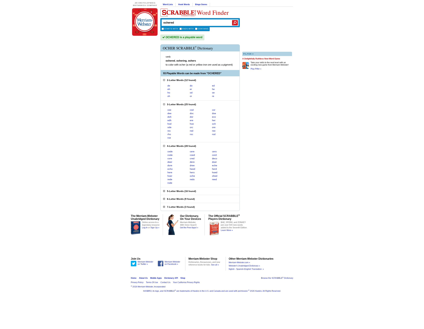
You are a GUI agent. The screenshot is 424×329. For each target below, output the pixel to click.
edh (169, 120)
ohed (214, 176)
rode (169, 183)
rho (169, 134)
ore (213, 127)
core (169, 158)
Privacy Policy (137, 282)
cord (214, 155)
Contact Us (165, 282)
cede (170, 151)
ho (168, 92)
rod (213, 134)
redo (192, 179)
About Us (143, 278)
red (191, 130)
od (191, 92)
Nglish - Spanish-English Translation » (246, 269)
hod (169, 123)
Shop (182, 278)
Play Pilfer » (256, 69)
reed (214, 179)
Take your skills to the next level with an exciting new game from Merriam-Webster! (270, 63)
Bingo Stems (201, 4)
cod (192, 110)
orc (191, 127)
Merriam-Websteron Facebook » (172, 263)
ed (213, 85)
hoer (169, 176)
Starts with (171, 29)
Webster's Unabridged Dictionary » (244, 266)
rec (169, 130)
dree (192, 165)
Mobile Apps (156, 278)
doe (214, 113)
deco (214, 158)
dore (169, 165)
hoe (192, 123)
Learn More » (227, 230)
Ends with (188, 29)
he (213, 89)
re (213, 96)
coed (192, 155)
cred (192, 158)
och (214, 123)
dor (191, 116)
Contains (203, 29)
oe (213, 92)
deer (169, 162)
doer (214, 162)
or (191, 96)
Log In (145, 227)
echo (170, 169)
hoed (214, 172)
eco (214, 116)
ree (213, 130)
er (191, 89)
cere (192, 151)
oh (168, 96)
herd (214, 169)
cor (213, 110)
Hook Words (184, 4)
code (170, 155)
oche (192, 176)
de (168, 85)
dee (169, 113)
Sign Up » (154, 227)
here (169, 172)
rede (169, 179)
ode (169, 127)
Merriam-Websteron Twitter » (145, 263)
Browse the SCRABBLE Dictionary (277, 278)
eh (168, 89)
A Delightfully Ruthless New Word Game (261, 59)
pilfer (248, 54)
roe (169, 137)
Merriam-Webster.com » (239, 262)
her (213, 120)
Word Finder (213, 12)
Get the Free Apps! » (189, 227)
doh (169, 116)
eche (214, 165)
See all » (215, 265)
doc (192, 113)
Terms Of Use (152, 282)
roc (191, 134)
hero (192, 172)
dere (192, 162)
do (191, 85)
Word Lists (168, 4)
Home (133, 278)
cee (169, 110)
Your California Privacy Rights (186, 282)
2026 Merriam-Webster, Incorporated (148, 287)
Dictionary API (171, 278)
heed (192, 169)
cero (214, 151)
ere (191, 120)
